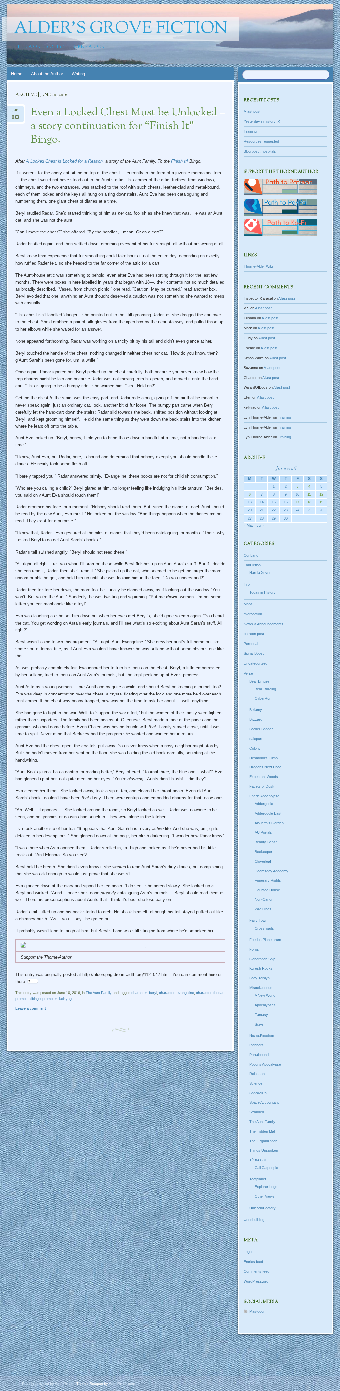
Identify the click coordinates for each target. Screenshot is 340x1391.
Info (247, 584)
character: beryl (144, 993)
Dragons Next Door (265, 767)
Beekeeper (263, 852)
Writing (78, 73)
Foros (254, 949)
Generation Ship (262, 959)
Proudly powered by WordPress (47, 1384)
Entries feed (253, 1262)
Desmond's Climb (263, 758)
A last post (252, 111)
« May (249, 525)
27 (250, 518)
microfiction (253, 614)
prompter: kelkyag (57, 999)
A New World (265, 995)
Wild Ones (263, 909)
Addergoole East (268, 813)
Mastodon (257, 1311)
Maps (248, 604)
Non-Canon (264, 899)
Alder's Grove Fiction (120, 29)
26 (321, 510)
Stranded (256, 1112)
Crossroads (264, 928)
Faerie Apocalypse (264, 796)
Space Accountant (264, 1102)
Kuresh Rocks (261, 968)
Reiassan (257, 1074)
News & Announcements (263, 624)
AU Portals (263, 832)
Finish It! (179, 161)
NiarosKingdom (261, 1035)
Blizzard (255, 719)
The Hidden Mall (262, 1131)
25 (309, 510)
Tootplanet (257, 1179)
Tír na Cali (257, 1160)
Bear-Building (265, 689)
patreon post (254, 634)
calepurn (256, 739)
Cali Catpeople (266, 1168)
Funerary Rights (268, 880)
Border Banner (261, 729)
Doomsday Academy (271, 871)
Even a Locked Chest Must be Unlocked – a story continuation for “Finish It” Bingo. (128, 126)
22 (274, 510)
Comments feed (256, 1271)
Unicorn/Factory (262, 1208)
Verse (248, 673)
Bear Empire (259, 681)
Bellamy (255, 710)
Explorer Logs (266, 1187)
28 (262, 518)
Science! (256, 1083)
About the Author (47, 73)
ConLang (251, 555)
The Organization (263, 1141)
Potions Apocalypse (265, 1064)
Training (250, 131)
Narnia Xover (260, 573)
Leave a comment (30, 1008)
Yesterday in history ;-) (262, 121)
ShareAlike (258, 1093)
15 (274, 502)
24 (297, 510)
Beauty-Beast (266, 842)
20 (250, 510)
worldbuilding (254, 1220)
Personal (251, 644)
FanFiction (252, 565)
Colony (255, 748)
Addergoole (264, 804)
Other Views (265, 1196)
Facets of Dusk (261, 786)
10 (297, 494)
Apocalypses (265, 1005)
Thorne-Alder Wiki (258, 266)
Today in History (262, 592)
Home (16, 73)
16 (286, 502)
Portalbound (259, 1055)
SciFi (259, 1024)
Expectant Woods (263, 777)
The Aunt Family (99, 993)
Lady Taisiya (259, 978)
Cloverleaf (263, 861)
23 (286, 510)
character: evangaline (176, 993)
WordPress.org (256, 1281)
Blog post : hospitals (260, 151)
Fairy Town (258, 920)
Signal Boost (254, 653)
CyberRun (263, 698)
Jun (15, 112)
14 (262, 502)
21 (262, 510)
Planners (256, 1045)
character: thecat (209, 993)
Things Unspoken (263, 1150)
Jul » (260, 525)
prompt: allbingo (28, 999)
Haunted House (267, 890)
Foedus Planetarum (265, 940)
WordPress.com (122, 1384)
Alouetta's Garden (269, 823)
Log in (248, 1252)
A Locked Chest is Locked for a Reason (64, 161)
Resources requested (261, 141)
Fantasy (261, 1015)
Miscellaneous (260, 988)
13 (250, 502)
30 (286, 518)
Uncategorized (255, 663)
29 (274, 518)
